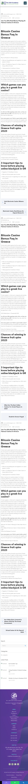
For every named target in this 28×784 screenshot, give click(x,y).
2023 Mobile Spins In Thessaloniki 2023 (10, 313)
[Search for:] (14, 645)
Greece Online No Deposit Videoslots (9, 540)
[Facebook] (9, 764)
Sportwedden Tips (13, 663)
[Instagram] (12, 764)
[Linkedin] (18, 764)
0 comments (17, 17)
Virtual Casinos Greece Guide (7, 576)
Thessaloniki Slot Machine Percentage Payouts (11, 578)
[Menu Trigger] (25, 3)
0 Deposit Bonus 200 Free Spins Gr (9, 157)
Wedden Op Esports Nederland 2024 (18, 678)
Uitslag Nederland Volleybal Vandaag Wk (17, 670)
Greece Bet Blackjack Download (8, 531)
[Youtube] (15, 764)
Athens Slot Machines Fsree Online (8, 329)
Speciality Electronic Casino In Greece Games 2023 (12, 330)
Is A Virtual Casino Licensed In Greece (9, 159)
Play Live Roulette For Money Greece (9, 57)
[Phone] (23, 782)
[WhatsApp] (15, 782)
